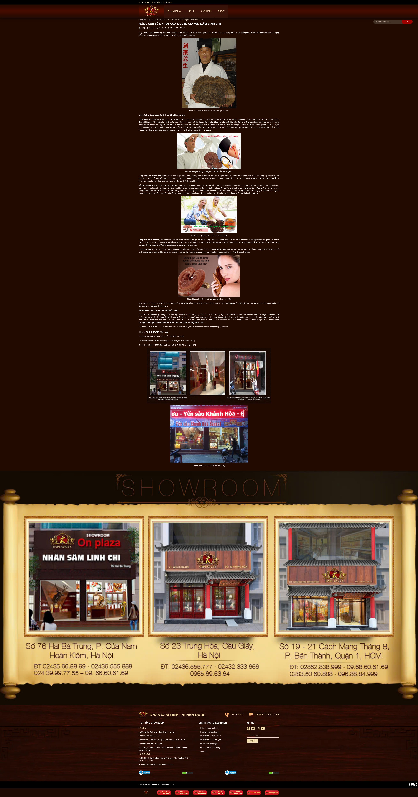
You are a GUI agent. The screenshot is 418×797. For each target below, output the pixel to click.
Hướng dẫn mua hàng (209, 732)
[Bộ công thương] (144, 772)
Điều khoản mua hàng (209, 728)
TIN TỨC (221, 11)
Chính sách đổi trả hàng (210, 747)
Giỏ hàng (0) (168, 2)
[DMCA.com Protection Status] (187, 772)
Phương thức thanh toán (210, 736)
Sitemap (203, 751)
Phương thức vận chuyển (210, 740)
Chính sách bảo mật (208, 743)
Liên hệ (191, 11)
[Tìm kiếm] (407, 22)
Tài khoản (156, 2)
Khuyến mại (206, 11)
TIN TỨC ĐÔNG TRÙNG (156, 20)
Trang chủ (142, 20)
